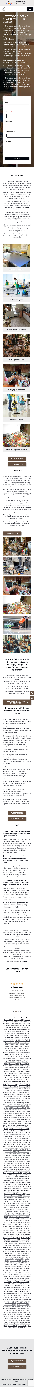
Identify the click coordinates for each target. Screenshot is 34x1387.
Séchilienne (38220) (24, 1085)
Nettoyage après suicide (16, 390)
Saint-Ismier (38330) (24, 1182)
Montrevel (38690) (23, 1301)
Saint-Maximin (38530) (19, 1150)
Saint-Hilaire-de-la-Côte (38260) (17, 1186)
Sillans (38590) (17, 1075)
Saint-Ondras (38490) (19, 1138)
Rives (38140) (26, 1245)
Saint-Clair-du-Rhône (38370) (22, 1207)
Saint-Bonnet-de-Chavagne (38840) (19, 1217)
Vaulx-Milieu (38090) (22, 1050)
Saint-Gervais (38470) (24, 1192)
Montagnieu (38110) (11, 1310)
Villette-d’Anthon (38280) (22, 1025)
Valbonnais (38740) (10, 1062)
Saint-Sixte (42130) (20, 1112)
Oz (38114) (19, 1280)
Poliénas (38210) (8, 1270)
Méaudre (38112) (19, 1328)
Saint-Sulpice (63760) (20, 1108)
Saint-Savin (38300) (15, 1115)
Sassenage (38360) (24, 1087)
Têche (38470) (26, 1069)
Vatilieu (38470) (24, 1054)
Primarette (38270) (14, 1257)
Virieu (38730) (12, 1024)
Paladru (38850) (21, 1278)
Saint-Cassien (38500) (15, 1215)
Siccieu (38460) (8, 1077)
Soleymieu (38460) (24, 1073)
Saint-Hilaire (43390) (10, 1190)
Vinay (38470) (21, 1024)
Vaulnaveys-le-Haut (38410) (11, 1052)
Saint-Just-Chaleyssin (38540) (12, 1169)
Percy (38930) (13, 1274)
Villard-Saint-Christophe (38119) (19, 1031)
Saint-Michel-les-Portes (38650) (12, 1146)
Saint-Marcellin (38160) (11, 1161)
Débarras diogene (16, 300)
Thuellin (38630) (14, 1068)
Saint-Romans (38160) (14, 1117)
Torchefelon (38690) (20, 1066)
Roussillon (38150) (17, 1242)
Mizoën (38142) (13, 1320)
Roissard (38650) (13, 1243)
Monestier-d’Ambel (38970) (12, 1316)
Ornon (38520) (8, 1284)
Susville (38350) (9, 1071)
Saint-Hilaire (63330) (24, 1188)
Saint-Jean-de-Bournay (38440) (17, 1180)
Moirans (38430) (18, 1318)
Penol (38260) (21, 1274)
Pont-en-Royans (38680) (17, 1263)
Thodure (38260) (25, 1068)
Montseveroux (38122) (11, 1301)
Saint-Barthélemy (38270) (15, 1224)
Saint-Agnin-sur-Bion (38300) (11, 1238)
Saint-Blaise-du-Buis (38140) (11, 1219)
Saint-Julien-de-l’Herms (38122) (20, 1171)
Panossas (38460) (25, 1276)
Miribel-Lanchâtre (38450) (16, 1322)
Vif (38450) (17, 1039)
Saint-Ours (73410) (20, 1136)
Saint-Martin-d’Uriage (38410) (12, 1156)
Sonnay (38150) (13, 1073)
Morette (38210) (24, 1297)
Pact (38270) (11, 1280)
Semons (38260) (13, 1085)
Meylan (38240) (12, 1326)
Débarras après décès (16, 270)
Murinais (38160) (18, 1295)
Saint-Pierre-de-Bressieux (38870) (13, 1131)
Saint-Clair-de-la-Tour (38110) (15, 1209)
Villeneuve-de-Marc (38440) (13, 1027)
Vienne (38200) (25, 1039)
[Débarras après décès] (16, 255)
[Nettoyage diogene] (16, 405)
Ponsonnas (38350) (10, 1266)
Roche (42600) (8, 1245)
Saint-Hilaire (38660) (23, 1190)
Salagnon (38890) (10, 1090)
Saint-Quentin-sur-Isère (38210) (17, 1121)
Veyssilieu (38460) (24, 1041)
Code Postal (11, 131)
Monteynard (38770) (10, 1305)
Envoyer (17, 158)
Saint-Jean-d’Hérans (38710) (21, 1175)
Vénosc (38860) (19, 1046)
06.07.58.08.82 (21, 2)
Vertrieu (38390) (14, 1045)
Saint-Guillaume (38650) (10, 1192)
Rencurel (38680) (14, 1249)
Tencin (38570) (16, 1069)
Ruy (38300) (7, 1240)
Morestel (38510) (25, 1299)
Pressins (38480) (25, 1257)
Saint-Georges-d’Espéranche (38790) (15, 1194)
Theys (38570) (7, 1069)
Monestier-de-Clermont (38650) (21, 1314)
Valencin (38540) (23, 1060)
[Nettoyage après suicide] (16, 375)
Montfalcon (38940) (23, 1303)
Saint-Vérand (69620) (23, 1102)
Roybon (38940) (16, 1240)
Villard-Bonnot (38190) (22, 1037)
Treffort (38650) (24, 1064)
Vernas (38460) (9, 1046)
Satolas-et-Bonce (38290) (10, 1087)
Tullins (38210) (21, 1062)
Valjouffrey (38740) (25, 1058)
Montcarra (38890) (8, 1307)
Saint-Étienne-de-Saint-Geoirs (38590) (15, 1199)
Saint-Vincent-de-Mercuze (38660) (19, 1098)
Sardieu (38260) (8, 1089)
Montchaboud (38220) (23, 1305)
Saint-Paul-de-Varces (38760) (17, 1134)
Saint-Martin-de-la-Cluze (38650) (19, 1159)
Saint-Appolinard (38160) (17, 1228)
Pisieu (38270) (8, 1272)
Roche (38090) (17, 1245)
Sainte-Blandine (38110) (18, 1094)
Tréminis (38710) (14, 1064)
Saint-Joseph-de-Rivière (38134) (12, 1173)
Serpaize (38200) (18, 1081)
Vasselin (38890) (9, 1056)
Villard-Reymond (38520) (12, 1033)
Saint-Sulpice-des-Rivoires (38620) (15, 1106)
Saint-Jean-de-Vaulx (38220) (12, 1177)
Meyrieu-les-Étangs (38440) (17, 1324)
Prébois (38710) (19, 1259)
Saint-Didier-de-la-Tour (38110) (17, 1203)
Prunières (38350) (15, 1255)
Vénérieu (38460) (24, 1048)
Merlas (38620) (22, 1326)
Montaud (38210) (13, 1308)
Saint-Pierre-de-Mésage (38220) (12, 1125)
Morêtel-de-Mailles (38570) (11, 1299)
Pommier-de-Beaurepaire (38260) (19, 1268)
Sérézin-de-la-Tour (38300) (17, 1083)
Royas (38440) (26, 1240)
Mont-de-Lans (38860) (15, 1312)
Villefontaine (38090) (14, 1029)
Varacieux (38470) (13, 1058)
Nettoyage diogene (16, 420)
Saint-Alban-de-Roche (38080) (21, 1236)
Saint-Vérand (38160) (9, 1104)
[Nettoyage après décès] (16, 345)
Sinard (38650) (7, 1075)
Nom (7, 102)
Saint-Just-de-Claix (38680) (21, 1167)
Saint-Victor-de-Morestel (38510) (13, 1100)
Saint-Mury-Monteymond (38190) (19, 1144)
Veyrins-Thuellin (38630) (12, 1043)
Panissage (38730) (10, 1278)
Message (8, 141)
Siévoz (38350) (26, 1075)
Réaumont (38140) (8, 1251)
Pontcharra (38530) (15, 1261)
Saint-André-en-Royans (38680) (17, 1232)
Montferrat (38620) (10, 1303)
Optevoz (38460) (19, 1286)
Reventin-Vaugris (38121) (10, 1247)
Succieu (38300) (19, 1071)
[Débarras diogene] (16, 285)
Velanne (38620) (10, 1050)
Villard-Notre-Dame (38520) (17, 1035)
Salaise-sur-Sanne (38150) (22, 1089)
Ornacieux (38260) (18, 1284)
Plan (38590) (26, 1270)
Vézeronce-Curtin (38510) (11, 1041)
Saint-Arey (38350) (14, 1226)
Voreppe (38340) (19, 1020)
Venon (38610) (14, 1048)
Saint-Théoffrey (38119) (23, 1104)
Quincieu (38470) (20, 1251)
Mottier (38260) (14, 1297)
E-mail (9, 112)
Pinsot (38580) (17, 1272)
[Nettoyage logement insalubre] (16, 435)
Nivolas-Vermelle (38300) (15, 1293)
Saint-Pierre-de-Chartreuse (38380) (19, 1129)
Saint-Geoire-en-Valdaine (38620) (19, 1198)
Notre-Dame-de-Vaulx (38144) (17, 1287)
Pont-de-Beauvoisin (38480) (22, 1265)
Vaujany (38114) (14, 1054)
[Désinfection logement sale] (16, 315)
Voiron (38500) (12, 1022)
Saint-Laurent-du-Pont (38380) (17, 1165)
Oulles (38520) (25, 1282)
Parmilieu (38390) (14, 1276)
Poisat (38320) (18, 1270)
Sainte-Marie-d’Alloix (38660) (17, 1092)
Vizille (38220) (21, 1022)
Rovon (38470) (7, 1242)
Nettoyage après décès (16, 360)
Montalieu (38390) (24, 1308)
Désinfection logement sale (16, 330)
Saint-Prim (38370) (24, 1123)
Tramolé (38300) (8, 1066)
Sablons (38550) (26, 1238)
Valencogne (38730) (11, 1060)
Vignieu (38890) (8, 1039)
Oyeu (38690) (17, 1282)
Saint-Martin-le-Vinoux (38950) (22, 1154)
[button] (11, 1011)
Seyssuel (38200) (19, 1077)
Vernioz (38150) (24, 1045)
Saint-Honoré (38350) (9, 1184)
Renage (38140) (24, 1249)
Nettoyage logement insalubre (16, 450)
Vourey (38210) (8, 1020)
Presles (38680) (9, 1259)
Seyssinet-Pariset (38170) (17, 1079)
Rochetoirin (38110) (25, 1243)
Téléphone (9, 121)
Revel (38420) (23, 1247)
